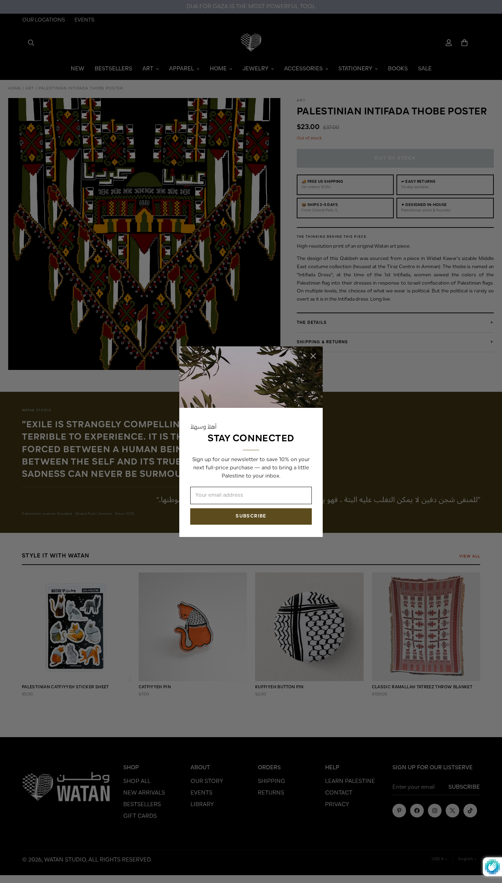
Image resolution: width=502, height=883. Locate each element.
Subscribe (251, 516)
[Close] (313, 356)
